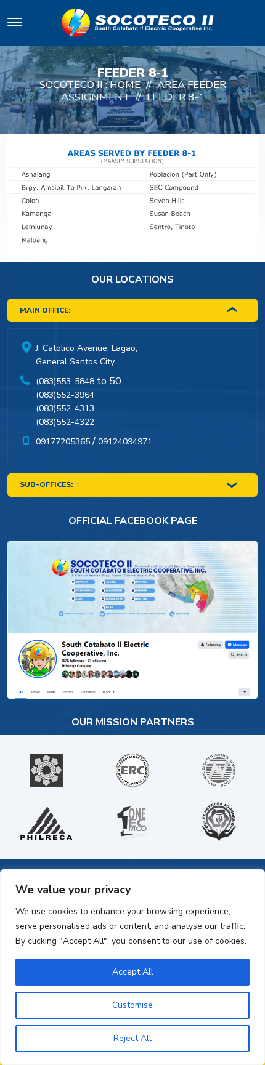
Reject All (132, 1038)
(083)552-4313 (65, 408)
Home (125, 85)
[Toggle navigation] (14, 24)
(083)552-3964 (65, 395)
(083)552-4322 (65, 422)
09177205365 (63, 442)
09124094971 (125, 442)
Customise (132, 1005)
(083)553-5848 (65, 381)
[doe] (46, 770)
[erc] (132, 770)
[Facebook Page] (132, 622)
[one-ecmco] (132, 823)
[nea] (219, 770)
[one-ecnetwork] (219, 823)
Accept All (132, 972)
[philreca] (46, 823)
